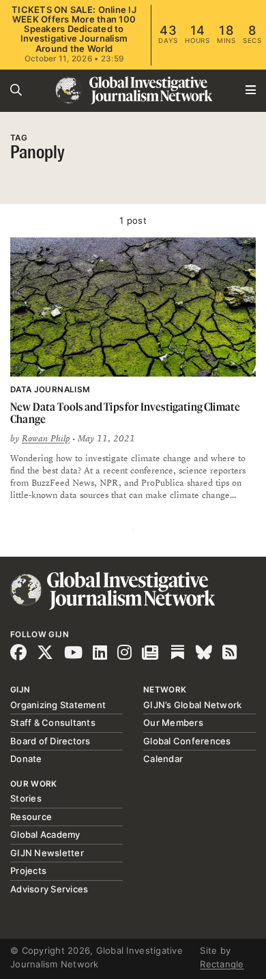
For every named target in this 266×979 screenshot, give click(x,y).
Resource (31, 816)
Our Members (173, 722)
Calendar (163, 758)
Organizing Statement (58, 704)
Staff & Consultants (52, 722)
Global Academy (45, 834)
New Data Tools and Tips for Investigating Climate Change (125, 413)
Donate (26, 758)
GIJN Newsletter (47, 852)
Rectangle (221, 964)
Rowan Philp (46, 438)
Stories (26, 798)
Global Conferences (187, 740)
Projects (28, 870)
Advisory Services (49, 888)
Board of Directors (50, 740)
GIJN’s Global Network (192, 704)
